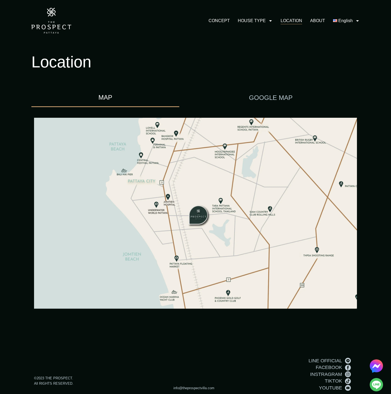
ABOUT (317, 20)
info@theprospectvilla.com (193, 388)
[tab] (105, 98)
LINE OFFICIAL (325, 360)
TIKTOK (333, 381)
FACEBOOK (329, 367)
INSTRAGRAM (326, 374)
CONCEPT (219, 20)
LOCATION (291, 20)
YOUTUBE (330, 388)
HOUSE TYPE (252, 20)
